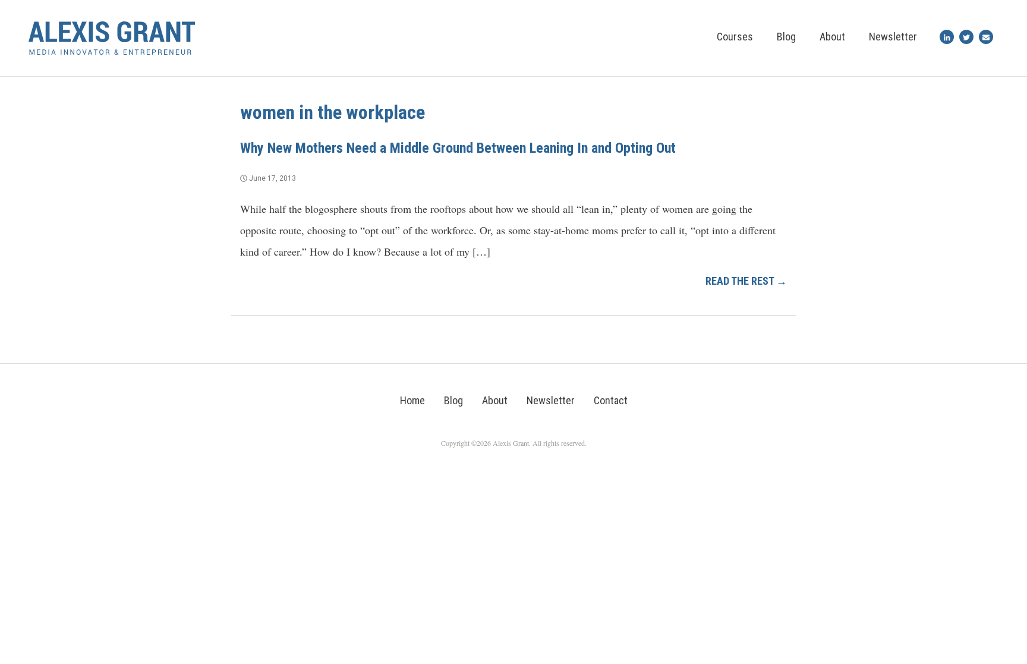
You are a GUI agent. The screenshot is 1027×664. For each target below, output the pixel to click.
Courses (735, 36)
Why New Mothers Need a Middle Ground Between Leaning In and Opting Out (458, 148)
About (832, 36)
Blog (786, 36)
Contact (611, 400)
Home (412, 400)
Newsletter (893, 36)
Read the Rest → (746, 281)
